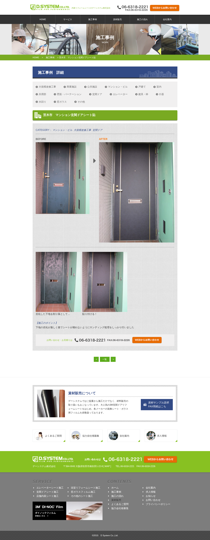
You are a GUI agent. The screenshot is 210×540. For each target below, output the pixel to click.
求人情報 (151, 492)
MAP (107, 466)
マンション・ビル (118, 86)
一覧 (104, 359)
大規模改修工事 (47, 86)
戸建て (142, 86)
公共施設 (92, 86)
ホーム (115, 487)
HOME (43, 19)
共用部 (42, 94)
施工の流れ (142, 19)
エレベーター (120, 94)
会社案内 (167, 19)
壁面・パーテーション (69, 94)
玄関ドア (97, 94)
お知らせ (151, 496)
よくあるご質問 (120, 504)
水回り (42, 101)
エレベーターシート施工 (49, 487)
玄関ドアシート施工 (47, 492)
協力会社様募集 (120, 508)
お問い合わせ (153, 500)
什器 (161, 94)
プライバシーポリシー (158, 504)
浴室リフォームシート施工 (85, 487)
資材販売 (117, 19)
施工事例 (92, 19)
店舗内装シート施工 (47, 496)
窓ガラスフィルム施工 (83, 492)
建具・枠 (143, 94)
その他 (81, 101)
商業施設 (72, 86)
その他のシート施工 (82, 496)
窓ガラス (62, 101)
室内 (159, 86)
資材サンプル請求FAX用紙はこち (158, 404)
